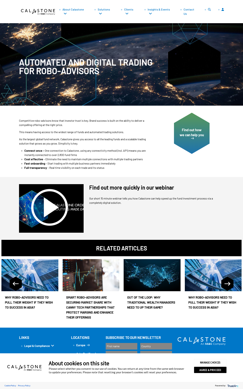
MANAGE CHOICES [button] (210, 362)
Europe (80, 345)
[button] (232, 19)
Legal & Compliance (37, 345)
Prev (16, 284)
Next (227, 284)
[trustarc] (232, 385)
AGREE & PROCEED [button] (210, 370)
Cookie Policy (10, 385)
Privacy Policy (24, 385)
